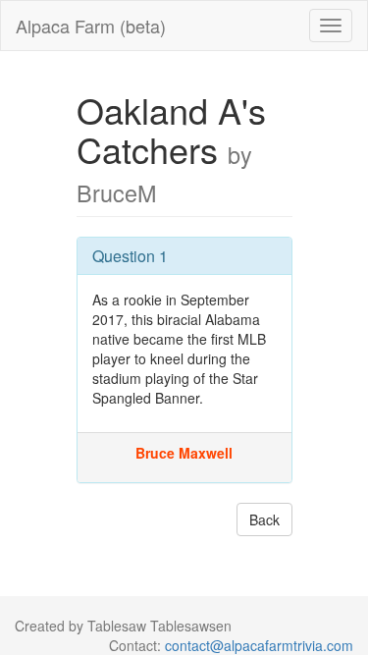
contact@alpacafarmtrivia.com (259, 645)
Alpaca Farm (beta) (91, 25)
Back (264, 519)
